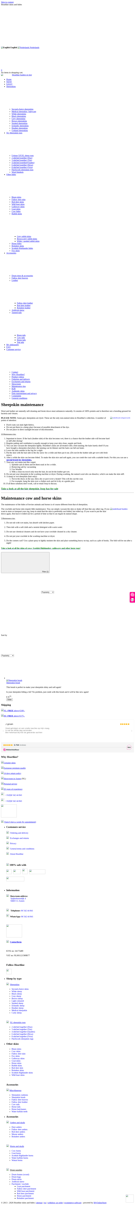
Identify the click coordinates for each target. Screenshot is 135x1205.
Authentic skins (18, 391)
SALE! (9, 84)
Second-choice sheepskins (22, 109)
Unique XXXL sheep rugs (23, 155)
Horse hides (16, 243)
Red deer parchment (25, 1193)
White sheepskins (19, 114)
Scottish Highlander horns (22, 1155)
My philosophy (12, 345)
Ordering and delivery (21, 379)
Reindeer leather (23, 308)
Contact (15, 372)
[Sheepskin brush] (70, 669)
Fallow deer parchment (26, 1189)
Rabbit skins (17, 214)
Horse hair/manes (19, 1109)
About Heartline (16, 854)
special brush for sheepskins (18, 460)
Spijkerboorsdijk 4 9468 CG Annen (16, 899)
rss (45, 1203)
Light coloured (18, 1001)
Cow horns (16, 1151)
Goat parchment (23, 1186)
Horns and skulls (17, 1146)
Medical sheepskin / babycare (24, 111)
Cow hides (16, 211)
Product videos (18, 377)
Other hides (11, 174)
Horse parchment (24, 1196)
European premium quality (15, 768)
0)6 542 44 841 (15, 795)
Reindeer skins (18, 246)
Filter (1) (45, 572)
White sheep (17, 991)
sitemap (39, 1203)
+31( (7, 795)
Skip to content (7, 2)
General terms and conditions (22, 849)
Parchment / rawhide (20, 1184)
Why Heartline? (18, 374)
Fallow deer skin (18, 199)
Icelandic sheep (18, 1005)
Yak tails (20, 342)
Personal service (10, 784)
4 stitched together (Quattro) (23, 1032)
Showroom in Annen (12, 779)
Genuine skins (10, 763)
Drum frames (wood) (20, 1174)
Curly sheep (17, 1013)
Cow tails (21, 337)
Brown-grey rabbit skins (27, 239)
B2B (14, 389)
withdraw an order (55, 1203)
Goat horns (16, 1153)
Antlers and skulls (17, 1122)
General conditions (19, 398)
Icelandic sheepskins (20, 126)
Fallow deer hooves (20, 278)
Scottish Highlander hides (22, 248)
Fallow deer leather (25, 303)
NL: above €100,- (14, 711)
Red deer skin (17, 1068)
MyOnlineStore (100, 1203)
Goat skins (16, 209)
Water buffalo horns (20, 1158)
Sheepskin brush (13, 683)
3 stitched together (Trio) (22, 160)
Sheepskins (11, 86)
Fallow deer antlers (19, 1129)
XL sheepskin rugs (18, 1022)
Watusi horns (17, 1160)
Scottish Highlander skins (22, 1073)
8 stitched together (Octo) (22, 167)
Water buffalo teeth (19, 1111)
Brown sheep (17, 998)
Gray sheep (16, 996)
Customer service (13, 349)
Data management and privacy (24, 393)
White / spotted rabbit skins (28, 241)
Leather (15, 280)
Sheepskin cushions (20, 1095)
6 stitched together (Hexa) (22, 165)
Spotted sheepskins (19, 123)
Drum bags (16, 1177)
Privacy (13, 843)
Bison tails (21, 335)
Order (9, 700)
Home (8, 79)
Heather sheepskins (20, 128)
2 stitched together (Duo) (22, 158)
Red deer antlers (18, 1132)
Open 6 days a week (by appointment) (20, 822)
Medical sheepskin (19, 1010)
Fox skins (16, 251)
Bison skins (16, 197)
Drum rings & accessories (22, 276)
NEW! (9, 82)
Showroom (16, 384)
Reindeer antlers (18, 1136)
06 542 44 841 (27, 911)
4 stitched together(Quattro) (23, 163)
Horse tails (21, 340)
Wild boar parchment (25, 1191)
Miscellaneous (15, 1090)
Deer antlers (17, 1127)
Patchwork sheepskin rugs (22, 170)
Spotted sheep (17, 1003)
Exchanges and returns (21, 381)
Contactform (15, 942)
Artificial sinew (18, 310)
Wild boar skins (18, 204)
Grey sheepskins (18, 119)
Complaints (16, 396)
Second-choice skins (20, 989)
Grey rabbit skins (24, 236)
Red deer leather (23, 305)
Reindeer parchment (25, 1198)
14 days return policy (12, 773)
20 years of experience (13, 789)
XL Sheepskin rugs (14, 133)
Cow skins (16, 1051)
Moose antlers (17, 1134)
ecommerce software (72, 1203)
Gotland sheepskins (20, 130)
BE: (6, 716)
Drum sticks (17, 1179)
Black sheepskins (19, 116)
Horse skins (16, 1063)
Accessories (11, 253)
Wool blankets (17, 172)
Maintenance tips (19, 386)
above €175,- (16, 716)
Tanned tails (17, 312)
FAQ (8, 347)
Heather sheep (17, 1008)
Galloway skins (18, 207)
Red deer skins (18, 202)
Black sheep (17, 994)
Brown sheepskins (19, 121)
